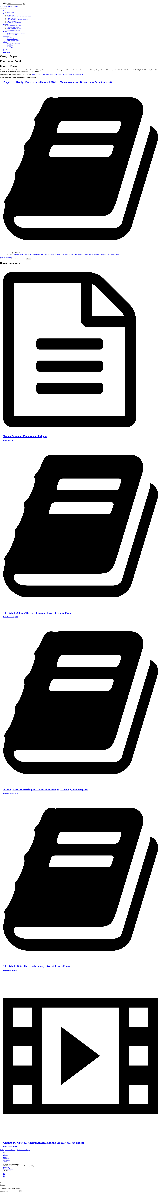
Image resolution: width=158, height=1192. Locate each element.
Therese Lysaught (114, 254)
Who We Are (10, 45)
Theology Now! (11, 15)
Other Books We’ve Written (14, 22)
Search (5, 3)
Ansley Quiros (27, 254)
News (4, 11)
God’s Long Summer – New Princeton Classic (19, 16)
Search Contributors (5, 258)
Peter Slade (74, 254)
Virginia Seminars (11, 21)
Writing (5, 13)
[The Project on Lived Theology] (9, 6)
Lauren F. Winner (104, 254)
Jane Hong (67, 254)
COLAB (9, 1170)
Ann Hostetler (87, 254)
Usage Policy (6, 1167)
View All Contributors (6, 257)
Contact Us (6, 2)
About (5, 42)
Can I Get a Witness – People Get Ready (17, 19)
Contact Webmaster (8, 1169)
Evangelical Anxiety (12, 18)
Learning (5, 24)
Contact (9, 46)
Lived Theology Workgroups (14, 28)
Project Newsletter (11, 12)
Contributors (10, 37)
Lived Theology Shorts (13, 40)
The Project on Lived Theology (8, 1150)
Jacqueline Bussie (18, 254)
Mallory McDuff (52, 254)
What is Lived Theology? (13, 43)
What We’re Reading (12, 39)
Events (5, 31)
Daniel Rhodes (95, 254)
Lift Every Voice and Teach (14, 25)
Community (6, 36)
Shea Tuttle (80, 254)
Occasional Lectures (12, 34)
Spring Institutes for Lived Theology (16, 33)
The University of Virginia (23, 1150)
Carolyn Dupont (36, 254)
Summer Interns (11, 48)
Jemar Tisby (44, 254)
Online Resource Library (13, 27)
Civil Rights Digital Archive (14, 30)
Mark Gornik (60, 254)
